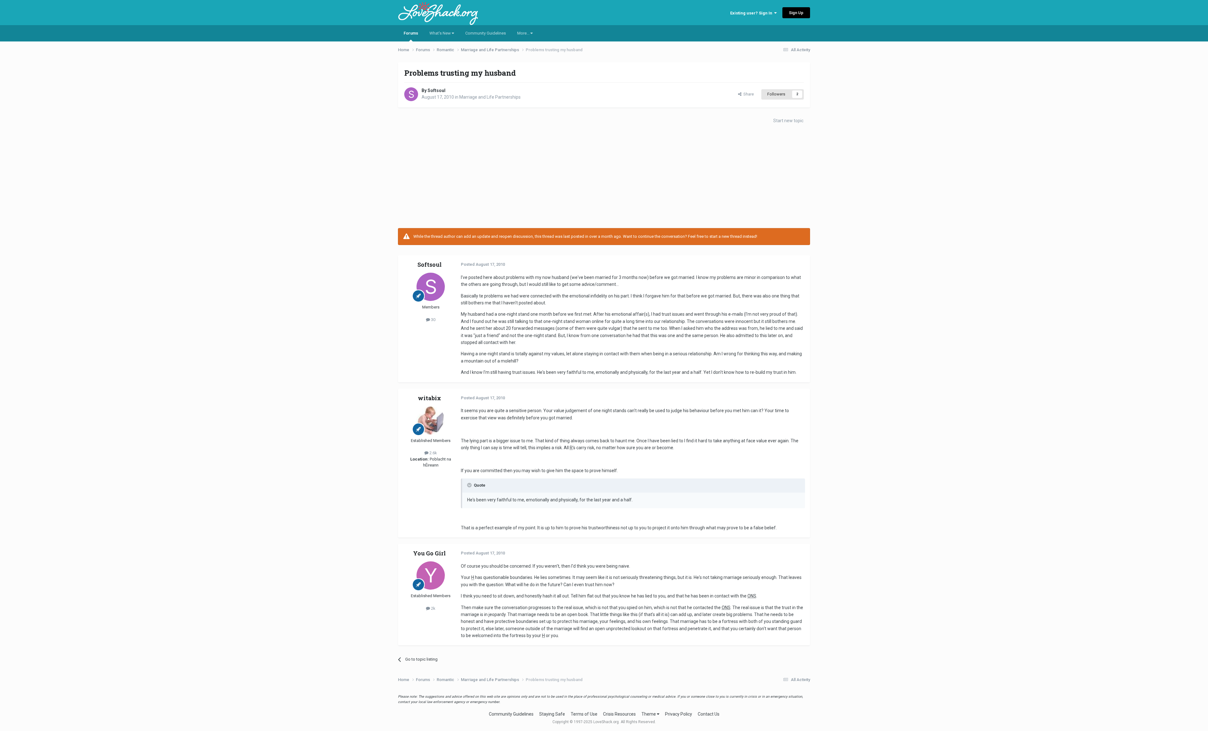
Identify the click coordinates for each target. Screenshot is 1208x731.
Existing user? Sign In (752, 13)
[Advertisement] (604, 178)
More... (523, 33)
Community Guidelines (485, 33)
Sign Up (796, 12)
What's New (440, 33)
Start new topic (788, 120)
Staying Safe (552, 714)
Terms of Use (584, 714)
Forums (411, 33)
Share (747, 94)
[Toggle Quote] (470, 485)
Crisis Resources (619, 714)
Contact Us (708, 714)
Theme (649, 714)
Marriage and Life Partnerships (490, 97)
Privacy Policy (678, 714)
